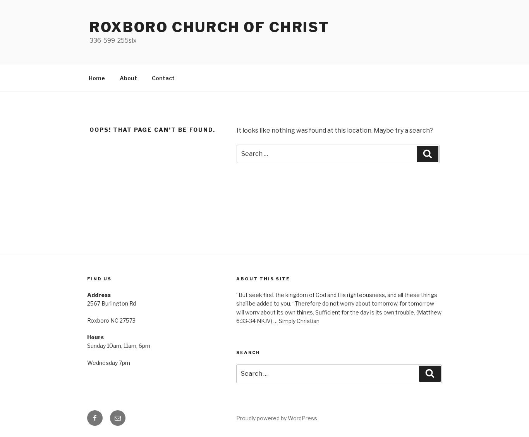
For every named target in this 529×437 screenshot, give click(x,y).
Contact (163, 78)
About (128, 78)
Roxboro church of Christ (209, 27)
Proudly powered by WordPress (276, 418)
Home (97, 78)
